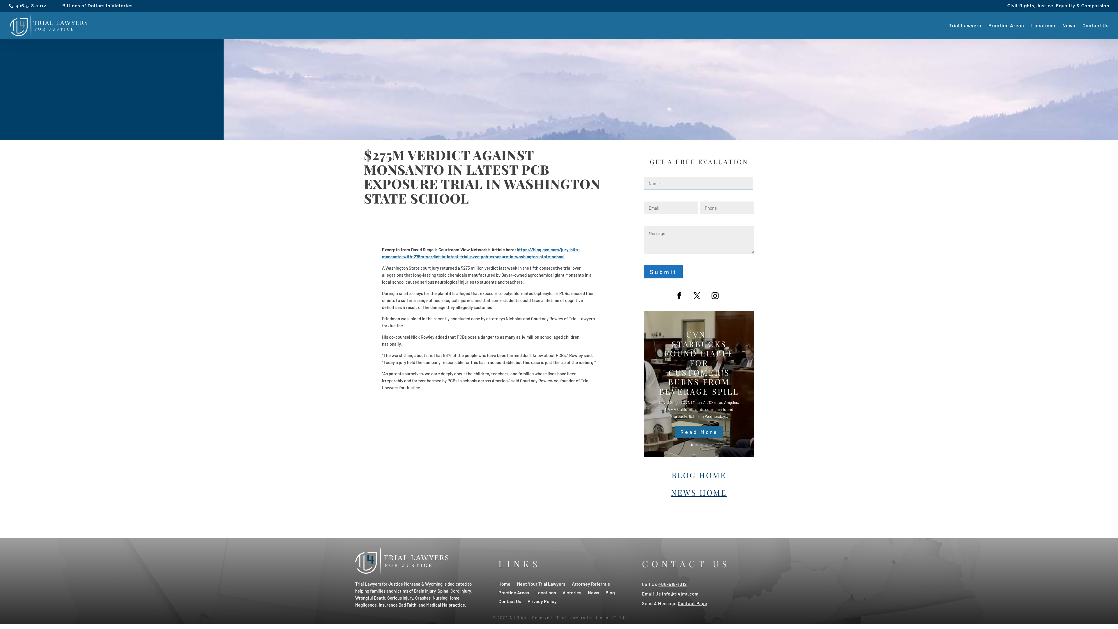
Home (504, 583)
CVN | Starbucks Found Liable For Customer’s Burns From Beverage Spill (699, 362)
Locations (1043, 25)
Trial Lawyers (965, 25)
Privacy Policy (542, 600)
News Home (699, 492)
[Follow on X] (697, 296)
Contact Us (1095, 25)
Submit (663, 271)
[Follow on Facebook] (679, 296)
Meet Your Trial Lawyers (541, 583)
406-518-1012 (31, 5)
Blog (610, 592)
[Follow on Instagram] (715, 296)
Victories (571, 592)
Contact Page (692, 603)
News (1068, 25)
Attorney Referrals (591, 583)
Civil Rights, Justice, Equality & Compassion (1058, 6)
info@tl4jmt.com (680, 593)
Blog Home (699, 475)
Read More (699, 432)
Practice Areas (1006, 25)
